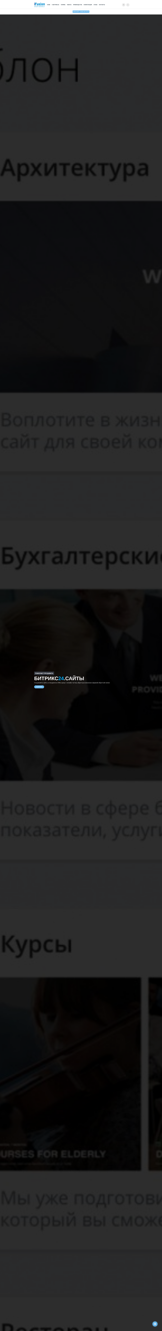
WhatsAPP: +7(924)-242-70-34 (81, 11)
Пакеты (69, 4)
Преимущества (77, 4)
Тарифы (63, 4)
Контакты (102, 4)
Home (48, 4)
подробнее (39, 686)
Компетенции (88, 4)
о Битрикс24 (55, 4)
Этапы (95, 4)
